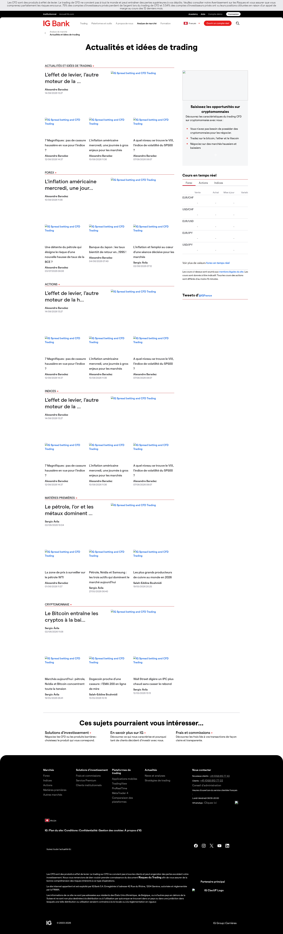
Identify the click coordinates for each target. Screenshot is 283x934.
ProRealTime (119, 788)
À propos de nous (124, 23)
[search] (237, 23)
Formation (165, 23)
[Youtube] (219, 846)
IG (46, 830)
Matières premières (60, 497)
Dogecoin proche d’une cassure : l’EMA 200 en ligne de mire (107, 683)
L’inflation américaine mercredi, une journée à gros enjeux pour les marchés (108, 145)
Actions (51, 284)
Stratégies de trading (157, 780)
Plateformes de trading (121, 771)
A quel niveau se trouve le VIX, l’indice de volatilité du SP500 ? (153, 145)
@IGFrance (205, 295)
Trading (83, 23)
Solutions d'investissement (92, 769)
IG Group (218, 923)
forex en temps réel (218, 262)
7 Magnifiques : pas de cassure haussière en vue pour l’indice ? (65, 145)
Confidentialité (88, 830)
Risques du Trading (150, 877)
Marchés (48, 769)
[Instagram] (204, 846)
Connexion (233, 14)
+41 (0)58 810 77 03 (211, 780)
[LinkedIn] (227, 846)
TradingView (119, 783)
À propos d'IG (133, 830)
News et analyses (155, 775)
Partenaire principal (213, 881)
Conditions (71, 830)
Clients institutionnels (89, 785)
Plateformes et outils (101, 23)
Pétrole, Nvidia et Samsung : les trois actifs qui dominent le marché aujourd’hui (109, 577)
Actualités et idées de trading (68, 65)
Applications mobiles (124, 778)
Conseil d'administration (206, 785)
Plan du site (56, 830)
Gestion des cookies (111, 830)
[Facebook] (196, 846)
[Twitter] (212, 846)
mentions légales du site (231, 271)
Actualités (151, 769)
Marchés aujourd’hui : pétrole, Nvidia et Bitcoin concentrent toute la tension (65, 683)
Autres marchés (52, 794)
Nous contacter (201, 769)
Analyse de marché (147, 23)
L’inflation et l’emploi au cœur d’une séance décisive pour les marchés (153, 251)
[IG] (56, 23)
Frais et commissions (88, 775)
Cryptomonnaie (57, 604)
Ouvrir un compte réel (218, 23)
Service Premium (86, 780)
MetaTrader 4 (120, 792)
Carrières (231, 923)
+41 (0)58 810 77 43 (220, 775)
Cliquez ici (210, 802)
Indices (50, 391)
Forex (49, 172)
